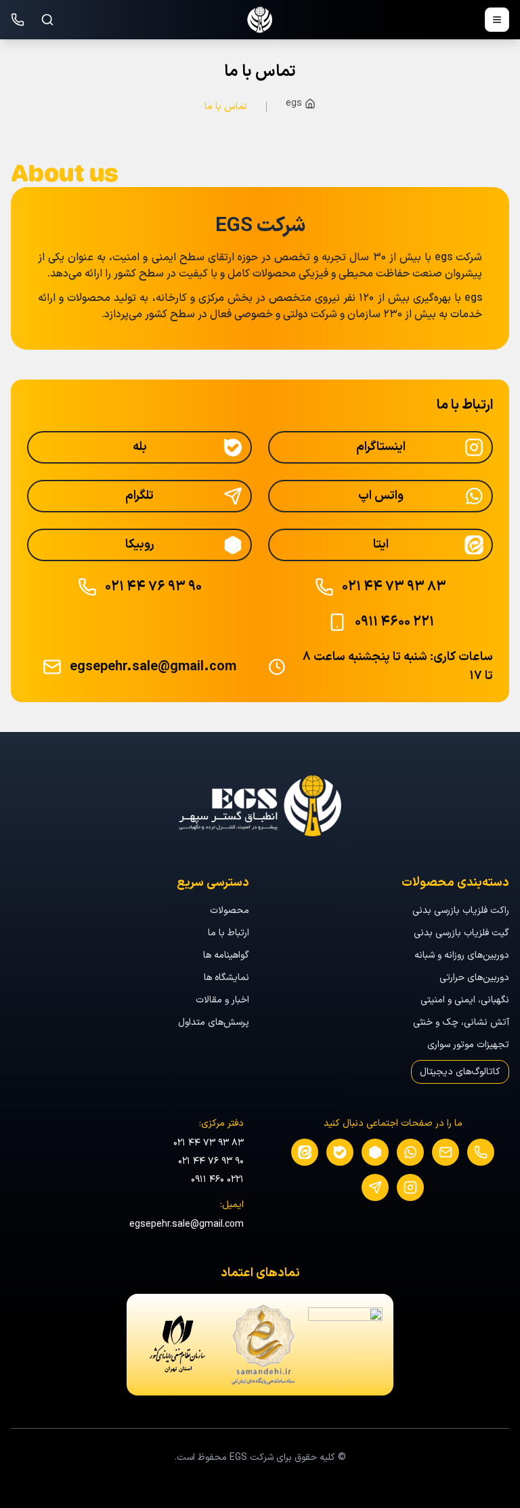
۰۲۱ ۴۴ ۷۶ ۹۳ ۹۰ (211, 1161)
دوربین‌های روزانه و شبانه (461, 955)
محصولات (229, 910)
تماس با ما (225, 107)
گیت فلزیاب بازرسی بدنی (461, 933)
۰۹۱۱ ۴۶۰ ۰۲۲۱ (217, 1180)
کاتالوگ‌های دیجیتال (460, 1072)
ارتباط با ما (228, 933)
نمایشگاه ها (226, 978)
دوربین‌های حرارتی (474, 978)
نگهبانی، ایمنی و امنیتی (464, 1000)
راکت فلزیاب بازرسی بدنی (460, 910)
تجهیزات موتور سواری (468, 1045)
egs (294, 103)
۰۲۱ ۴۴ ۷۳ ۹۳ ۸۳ (208, 1143)
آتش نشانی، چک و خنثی (461, 1022)
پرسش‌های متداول (213, 1022)
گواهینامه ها (226, 955)
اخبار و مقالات (222, 1000)
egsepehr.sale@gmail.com (186, 1224)
